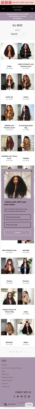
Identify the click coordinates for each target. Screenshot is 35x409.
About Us (5, 383)
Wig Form (5, 374)
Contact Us (6, 387)
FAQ (3, 371)
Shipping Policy (7, 377)
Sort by (17, 30)
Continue (17, 232)
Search (4, 365)
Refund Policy (6, 380)
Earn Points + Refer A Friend (11, 368)
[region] (17, 2)
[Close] (31, 171)
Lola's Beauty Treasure (17, 8)
